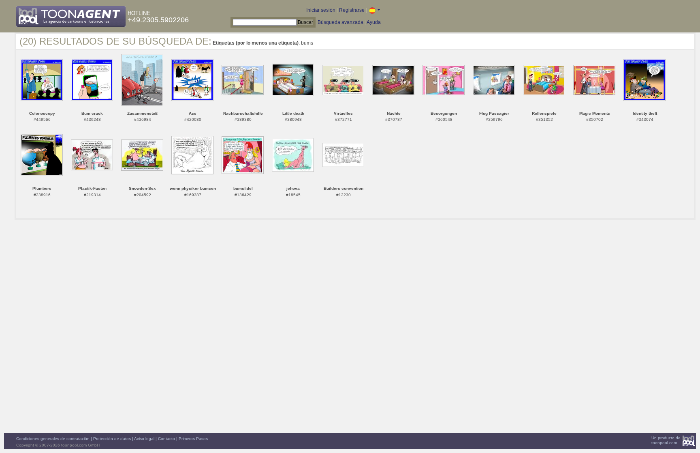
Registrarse (352, 10)
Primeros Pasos (193, 438)
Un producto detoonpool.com (666, 440)
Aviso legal (144, 438)
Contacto (166, 438)
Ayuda (374, 22)
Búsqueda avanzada (340, 22)
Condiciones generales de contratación (53, 438)
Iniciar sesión (320, 10)
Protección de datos (112, 438)
